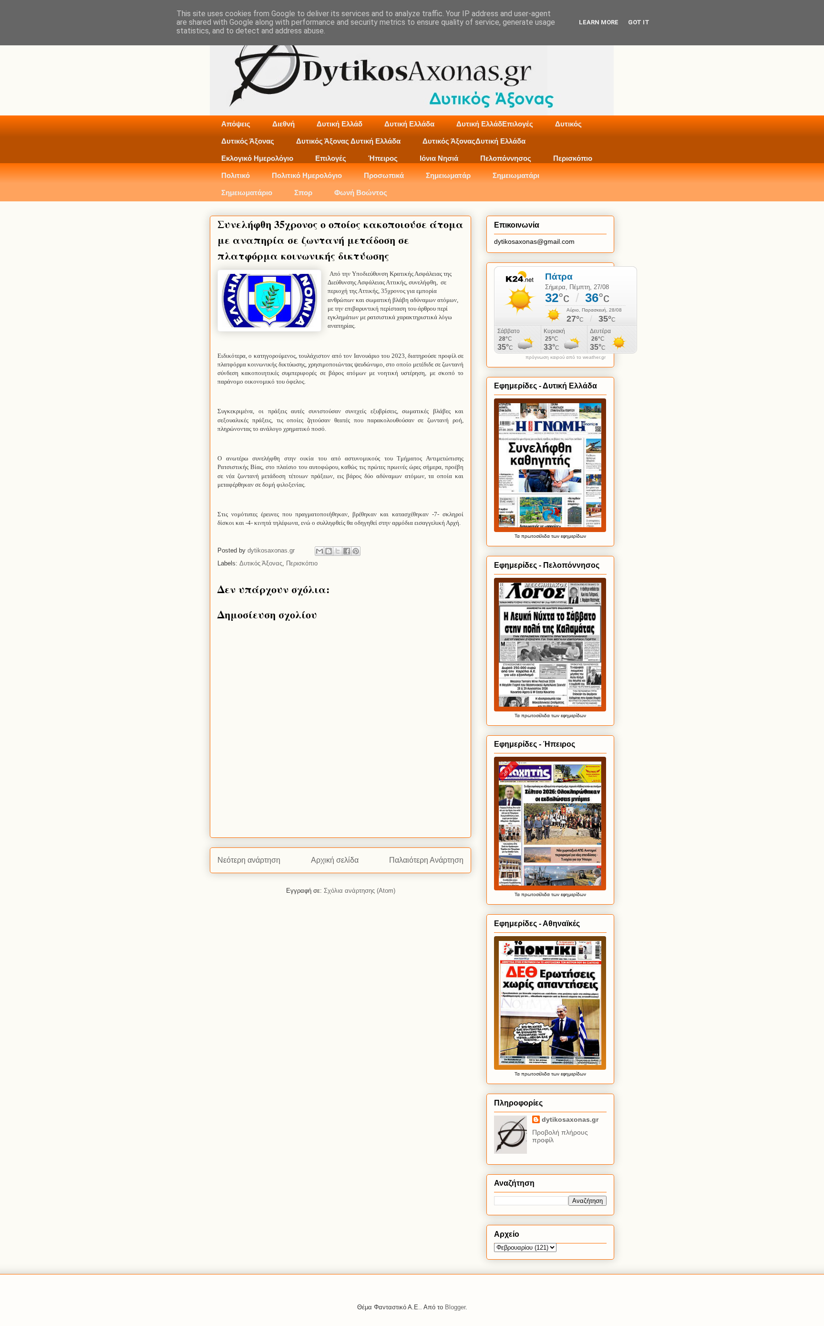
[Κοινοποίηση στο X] (337, 551)
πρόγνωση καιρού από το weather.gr (565, 357)
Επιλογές (330, 158)
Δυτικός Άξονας (247, 141)
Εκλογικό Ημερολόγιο (257, 158)
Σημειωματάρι (516, 175)
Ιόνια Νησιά (439, 158)
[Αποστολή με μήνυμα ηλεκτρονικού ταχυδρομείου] (319, 551)
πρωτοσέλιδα (535, 536)
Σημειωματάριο (246, 192)
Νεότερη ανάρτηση (248, 860)
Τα (518, 536)
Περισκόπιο (572, 158)
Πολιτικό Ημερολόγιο (307, 175)
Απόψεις (235, 124)
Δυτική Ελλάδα (409, 124)
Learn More (598, 22)
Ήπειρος (383, 158)
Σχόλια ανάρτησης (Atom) (359, 890)
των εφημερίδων (568, 536)
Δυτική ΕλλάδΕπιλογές (494, 124)
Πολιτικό (235, 175)
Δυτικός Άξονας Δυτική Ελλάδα (348, 141)
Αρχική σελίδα (335, 860)
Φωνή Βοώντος (360, 192)
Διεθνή (283, 124)
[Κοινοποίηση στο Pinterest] (355, 551)
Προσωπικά (384, 175)
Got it (638, 22)
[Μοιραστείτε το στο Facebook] (346, 551)
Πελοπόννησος (505, 158)
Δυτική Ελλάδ (339, 124)
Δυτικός (568, 124)
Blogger (455, 1307)
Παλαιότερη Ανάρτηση (426, 860)
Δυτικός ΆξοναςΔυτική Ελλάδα (473, 141)
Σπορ (303, 192)
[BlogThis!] (328, 551)
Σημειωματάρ (448, 175)
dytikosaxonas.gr (570, 1119)
